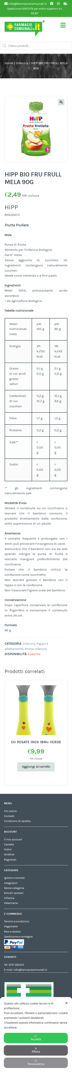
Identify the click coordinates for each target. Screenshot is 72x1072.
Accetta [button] (36, 1039)
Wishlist (9, 854)
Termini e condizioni (16, 921)
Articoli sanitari (13, 893)
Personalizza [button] (36, 1064)
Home (9, 63)
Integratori (10, 883)
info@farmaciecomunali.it (30, 969)
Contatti (9, 816)
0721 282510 (16, 964)
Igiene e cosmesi (14, 878)
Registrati (10, 859)
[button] (61, 102)
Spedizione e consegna (18, 936)
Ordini (8, 849)
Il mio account (13, 839)
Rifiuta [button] (36, 1051)
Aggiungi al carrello (36, 766)
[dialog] (36, 1034)
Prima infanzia (36, 649)
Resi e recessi (12, 931)
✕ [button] (66, 1003)
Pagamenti (11, 926)
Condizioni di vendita (17, 821)
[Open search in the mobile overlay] (36, 46)
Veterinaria (11, 903)
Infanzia (22, 63)
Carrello (9, 844)
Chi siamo (10, 811)
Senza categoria (14, 888)
